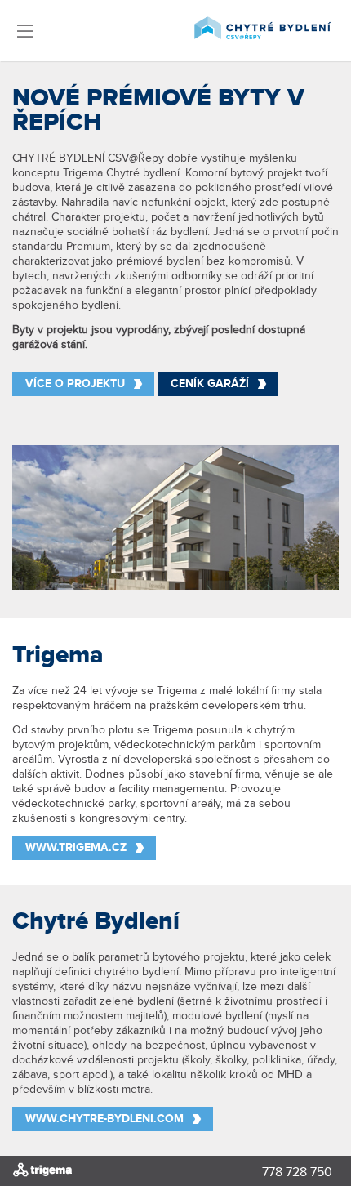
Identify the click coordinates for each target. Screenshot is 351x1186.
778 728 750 (297, 1173)
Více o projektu (75, 383)
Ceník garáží (210, 383)
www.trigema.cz (76, 847)
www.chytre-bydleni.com (104, 1119)
